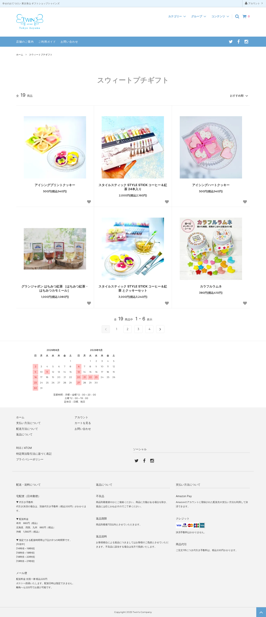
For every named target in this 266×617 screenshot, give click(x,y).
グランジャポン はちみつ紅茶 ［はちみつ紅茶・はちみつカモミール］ (54, 288)
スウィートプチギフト (40, 54)
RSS (18, 447)
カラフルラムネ (211, 286)
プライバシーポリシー (29, 459)
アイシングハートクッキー (211, 185)
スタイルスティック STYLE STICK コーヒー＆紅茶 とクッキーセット (133, 288)
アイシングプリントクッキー (55, 185)
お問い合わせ (69, 41)
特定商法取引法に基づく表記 (34, 453)
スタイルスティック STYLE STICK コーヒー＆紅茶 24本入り (133, 187)
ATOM (28, 447)
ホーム (19, 54)
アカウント (254, 3)
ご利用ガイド (47, 41)
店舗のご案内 (25, 41)
